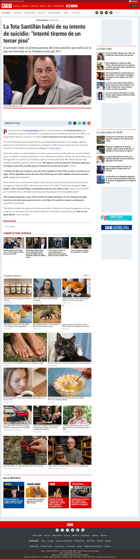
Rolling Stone (80, 541)
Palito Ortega (6, 13)
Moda (50, 6)
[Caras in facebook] (101, 12)
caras (58, 484)
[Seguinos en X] (106, 12)
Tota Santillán (32, 130)
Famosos (25, 6)
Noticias (17, 6)
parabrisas (81, 484)
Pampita (66, 13)
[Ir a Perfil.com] (133, 2)
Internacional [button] (58, 6)
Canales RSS (34, 546)
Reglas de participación (93, 546)
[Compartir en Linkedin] (84, 123)
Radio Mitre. (55, 148)
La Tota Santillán (10, 226)
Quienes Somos (47, 546)
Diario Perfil (37, 535)
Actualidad (34, 6)
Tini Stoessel (17, 13)
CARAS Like (71, 5)
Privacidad (71, 546)
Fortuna (67, 535)
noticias (13, 484)
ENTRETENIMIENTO (42, 20)
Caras (43, 541)
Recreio (100, 541)
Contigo (50, 541)
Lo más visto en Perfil (109, 132)
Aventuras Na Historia (63, 541)
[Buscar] (136, 13)
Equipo (79, 546)
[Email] (88, 123)
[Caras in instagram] (96, 12)
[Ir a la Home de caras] (7, 7)
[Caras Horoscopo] (116, 229)
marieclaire (36, 484)
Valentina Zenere (29, 13)
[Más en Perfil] (15, 478)
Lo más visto (104, 48)
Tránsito (107, 546)
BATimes (104, 535)
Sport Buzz (91, 541)
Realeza (43, 6)
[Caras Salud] (116, 220)
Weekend (75, 535)
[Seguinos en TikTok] (111, 12)
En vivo (134, 6)
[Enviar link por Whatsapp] (79, 123)
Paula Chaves (75, 13)
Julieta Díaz (41, 13)
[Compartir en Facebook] (70, 123)
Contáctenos (60, 546)
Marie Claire (56, 535)
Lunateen (95, 535)
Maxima (108, 541)
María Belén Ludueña (54, 13)
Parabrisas (85, 535)
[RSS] (77, 530)
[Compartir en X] (74, 123)
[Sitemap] (82, 530)
